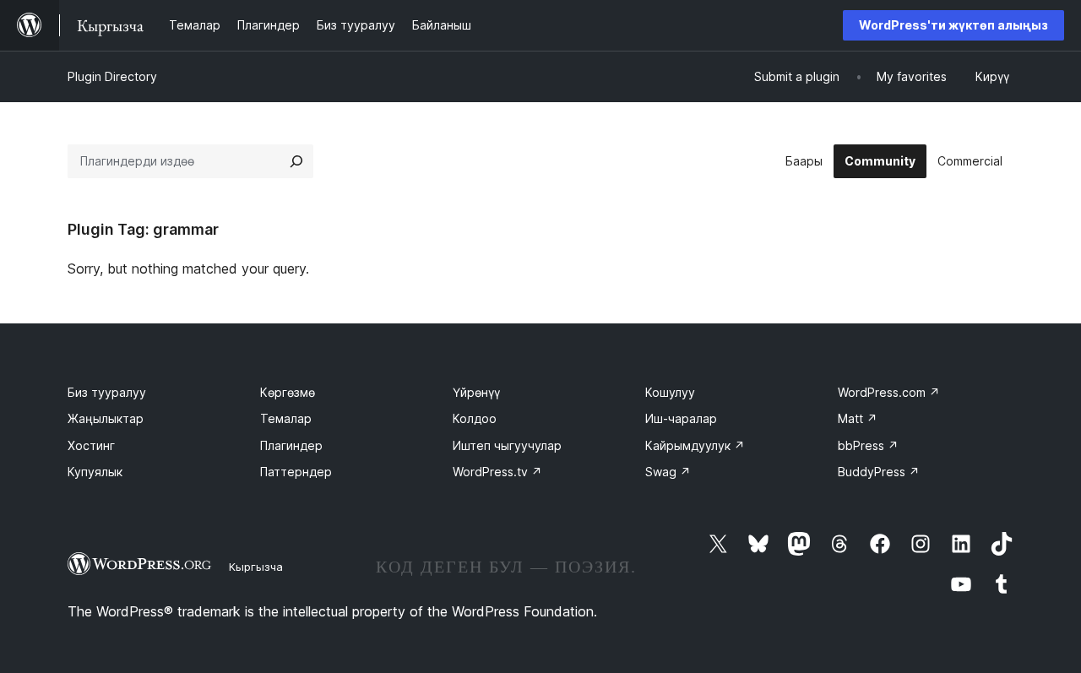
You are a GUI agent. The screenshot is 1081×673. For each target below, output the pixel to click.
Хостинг (91, 445)
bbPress (868, 445)
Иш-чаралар (681, 418)
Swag (668, 471)
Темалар (286, 418)
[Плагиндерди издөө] (296, 161)
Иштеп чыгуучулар (507, 445)
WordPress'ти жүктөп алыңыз (953, 25)
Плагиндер (291, 445)
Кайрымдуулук (695, 445)
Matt (857, 418)
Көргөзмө (287, 392)
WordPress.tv (497, 471)
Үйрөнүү (476, 392)
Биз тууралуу (107, 392)
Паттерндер (296, 471)
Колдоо (475, 418)
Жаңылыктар (106, 418)
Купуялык (95, 471)
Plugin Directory (112, 76)
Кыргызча (256, 566)
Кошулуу (670, 392)
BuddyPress (879, 471)
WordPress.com (889, 392)
